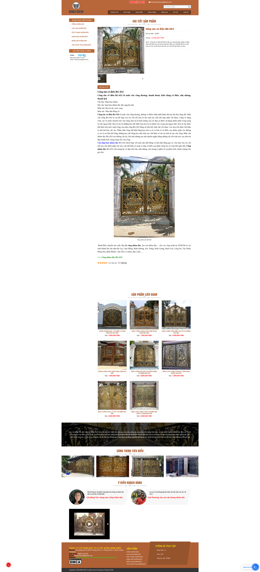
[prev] (99, 78)
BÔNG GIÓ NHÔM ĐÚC (134, 561)
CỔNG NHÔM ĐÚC (132, 552)
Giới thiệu (126, 12)
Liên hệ (185, 12)
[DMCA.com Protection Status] (75, 563)
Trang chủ (114, 12)
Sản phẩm (139, 12)
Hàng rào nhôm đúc (80, 37)
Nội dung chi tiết (103, 87)
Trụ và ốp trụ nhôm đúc (81, 45)
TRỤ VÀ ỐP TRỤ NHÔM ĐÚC (136, 564)
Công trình (152, 12)
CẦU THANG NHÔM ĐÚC (134, 557)
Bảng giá (164, 12)
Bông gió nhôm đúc (79, 41)
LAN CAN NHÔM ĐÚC (133, 554)
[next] (142, 78)
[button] (107, 524)
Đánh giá (124, 263)
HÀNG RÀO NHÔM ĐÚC (134, 559)
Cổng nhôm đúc (78, 24)
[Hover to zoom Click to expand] (121, 50)
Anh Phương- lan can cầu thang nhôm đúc (166, 497)
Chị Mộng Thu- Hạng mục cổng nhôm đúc (105, 497)
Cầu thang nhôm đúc (80, 32)
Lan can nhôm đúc (79, 28)
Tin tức (175, 12)
